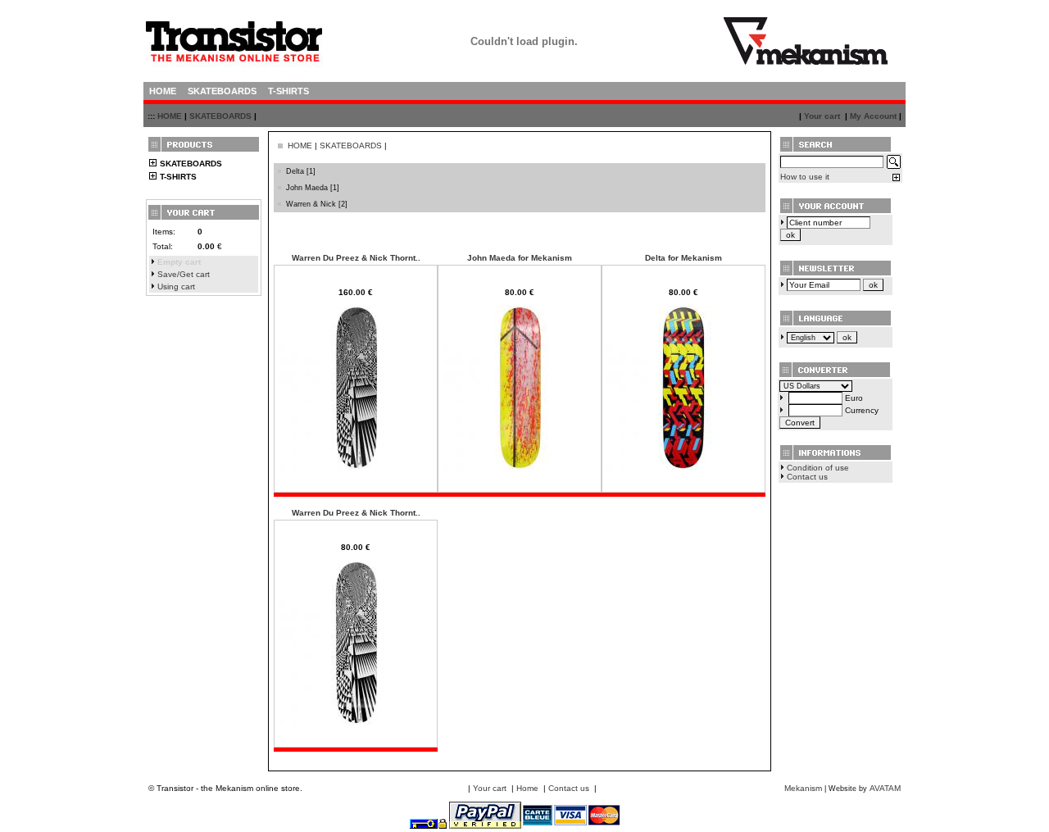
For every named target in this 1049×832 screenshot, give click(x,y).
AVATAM (885, 788)
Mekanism (803, 788)
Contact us (807, 476)
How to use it (804, 176)
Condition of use (818, 467)
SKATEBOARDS (220, 115)
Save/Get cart (183, 274)
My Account (873, 115)
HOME (169, 115)
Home (527, 788)
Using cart (176, 286)
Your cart (822, 115)
